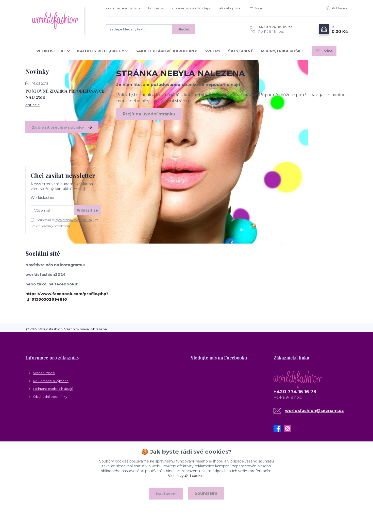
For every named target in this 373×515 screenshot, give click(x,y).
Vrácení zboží (44, 373)
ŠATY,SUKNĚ (240, 50)
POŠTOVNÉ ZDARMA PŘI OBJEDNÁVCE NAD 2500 (64, 94)
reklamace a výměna (123, 8)
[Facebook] (279, 428)
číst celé (32, 105)
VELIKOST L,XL (51, 50)
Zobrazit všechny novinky (58, 127)
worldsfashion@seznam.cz (314, 410)
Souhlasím (206, 493)
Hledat (183, 29)
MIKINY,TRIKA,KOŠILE (282, 50)
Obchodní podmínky (50, 396)
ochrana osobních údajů (190, 8)
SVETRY (213, 50)
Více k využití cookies (186, 475)
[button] (145, 357)
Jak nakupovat (230, 8)
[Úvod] (60, 21)
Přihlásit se (87, 210)
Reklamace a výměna (51, 381)
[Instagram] (289, 428)
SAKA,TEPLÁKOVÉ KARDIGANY (166, 50)
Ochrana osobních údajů (53, 389)
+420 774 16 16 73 (275, 27)
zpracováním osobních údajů (74, 220)
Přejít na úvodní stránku (149, 114)
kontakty (155, 8)
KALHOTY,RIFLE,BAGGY (100, 50)
